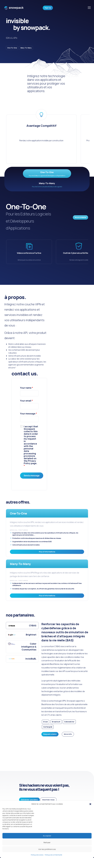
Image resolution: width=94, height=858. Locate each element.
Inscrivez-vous (48, 800)
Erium (45, 722)
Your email (26, 400)
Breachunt (56, 722)
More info (68, 734)
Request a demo (50, 734)
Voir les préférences (47, 849)
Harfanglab (47, 727)
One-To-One (12, 48)
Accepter (47, 835)
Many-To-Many (26, 48)
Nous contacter (80, 217)
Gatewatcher (69, 722)
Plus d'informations (47, 552)
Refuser (47, 842)
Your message (28, 413)
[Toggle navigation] (89, 7)
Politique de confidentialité (53, 855)
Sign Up (48, 8)
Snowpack (14, 8)
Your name (26, 388)
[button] (90, 804)
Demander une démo (29, 800)
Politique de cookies (37, 855)
